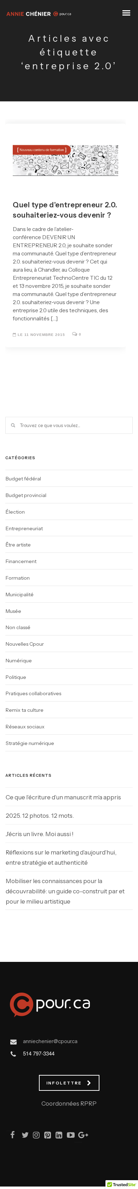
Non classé (18, 627)
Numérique (19, 660)
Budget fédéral (23, 478)
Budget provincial (26, 495)
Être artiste (18, 545)
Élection (15, 512)
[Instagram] (33, 1136)
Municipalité (20, 594)
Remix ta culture (25, 710)
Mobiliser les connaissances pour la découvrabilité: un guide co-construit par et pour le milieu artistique (65, 891)
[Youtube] (67, 1136)
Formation (18, 578)
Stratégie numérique (30, 743)
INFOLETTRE (64, 1083)
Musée (13, 611)
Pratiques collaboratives (33, 693)
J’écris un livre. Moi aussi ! (40, 834)
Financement (21, 561)
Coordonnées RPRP (69, 1103)
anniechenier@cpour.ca (50, 1041)
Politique (16, 677)
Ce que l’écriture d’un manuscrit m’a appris (63, 797)
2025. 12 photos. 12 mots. (40, 815)
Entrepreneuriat (24, 528)
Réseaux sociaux (25, 726)
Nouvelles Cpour (25, 644)
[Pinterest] (44, 1136)
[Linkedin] (56, 1136)
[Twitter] (22, 1136)
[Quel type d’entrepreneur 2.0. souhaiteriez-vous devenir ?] (65, 153)
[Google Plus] (78, 1136)
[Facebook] (11, 1136)
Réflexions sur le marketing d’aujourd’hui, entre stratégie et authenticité (61, 857)
